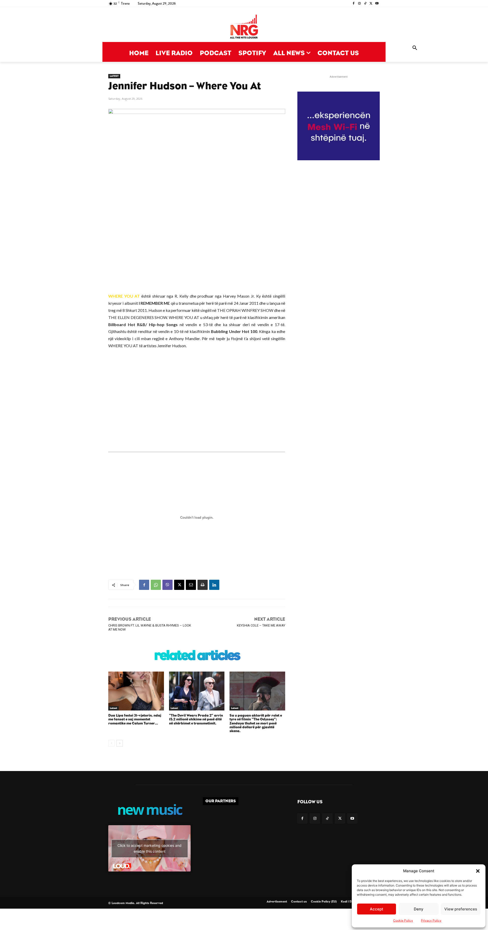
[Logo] (244, 27)
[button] (477, 871)
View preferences (460, 909)
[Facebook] (354, 4)
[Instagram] (359, 4)
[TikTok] (365, 4)
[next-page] (119, 743)
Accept (376, 909)
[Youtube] (377, 4)
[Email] (191, 585)
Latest (114, 76)
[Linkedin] (214, 585)
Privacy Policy (431, 920)
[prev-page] (111, 743)
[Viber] (167, 585)
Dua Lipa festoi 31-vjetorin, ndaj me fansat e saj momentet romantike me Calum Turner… (134, 719)
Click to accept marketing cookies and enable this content (149, 848)
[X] (371, 4)
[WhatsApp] (156, 585)
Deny (418, 909)
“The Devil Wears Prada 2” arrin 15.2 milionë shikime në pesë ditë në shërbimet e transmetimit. (196, 719)
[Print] (202, 585)
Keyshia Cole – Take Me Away (261, 625)
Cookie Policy (403, 920)
